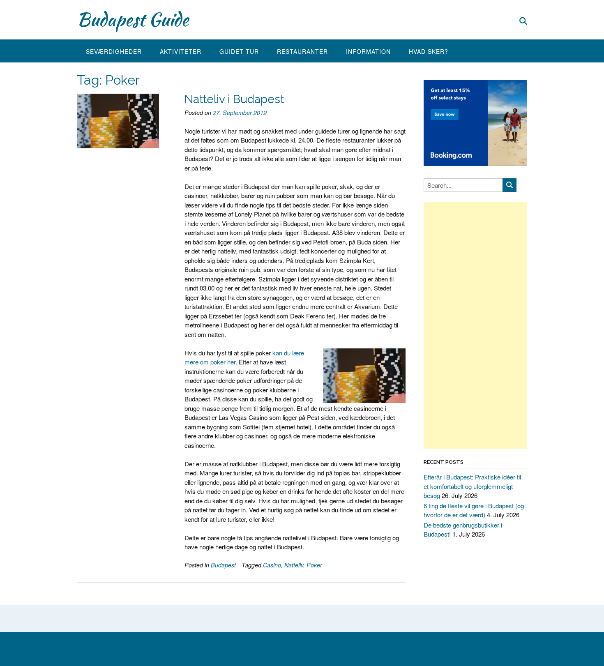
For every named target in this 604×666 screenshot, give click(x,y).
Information (368, 51)
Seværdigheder (114, 51)
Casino (272, 565)
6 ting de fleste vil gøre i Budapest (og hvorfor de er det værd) (474, 510)
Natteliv (293, 565)
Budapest (223, 565)
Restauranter (302, 51)
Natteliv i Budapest (234, 99)
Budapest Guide (133, 19)
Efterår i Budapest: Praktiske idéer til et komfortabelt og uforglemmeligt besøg (472, 486)
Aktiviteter (180, 51)
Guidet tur (239, 51)
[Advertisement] (475, 325)
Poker (314, 565)
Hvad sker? (428, 51)
